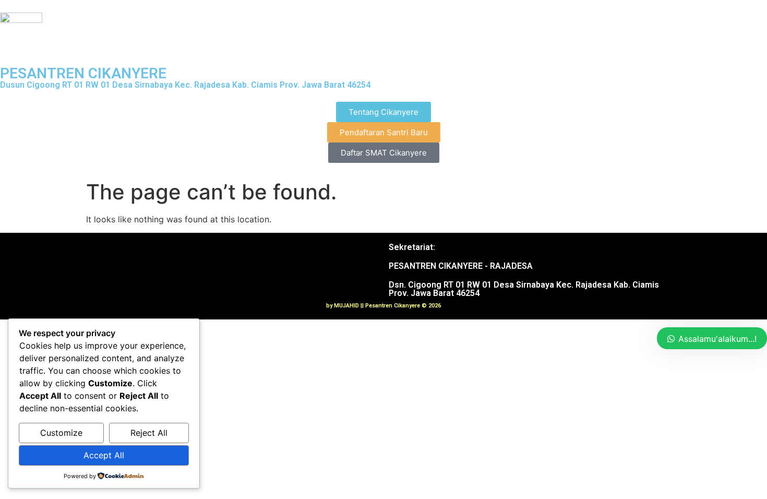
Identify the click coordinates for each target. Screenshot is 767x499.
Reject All (148, 432)
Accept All (103, 455)
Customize (61, 432)
